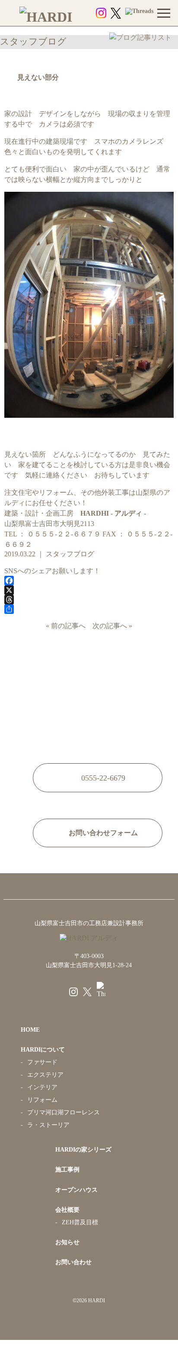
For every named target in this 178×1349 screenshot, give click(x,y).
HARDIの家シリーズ (83, 1149)
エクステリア (45, 1074)
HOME (30, 1029)
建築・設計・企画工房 (75, 513)
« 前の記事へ (67, 625)
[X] (89, 590)
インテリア (42, 1087)
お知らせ (67, 1242)
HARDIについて (43, 1049)
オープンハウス (76, 1190)
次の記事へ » (110, 625)
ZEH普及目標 (80, 1222)
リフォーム (42, 1100)
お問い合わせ (73, 1262)
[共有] (89, 609)
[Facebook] (89, 580)
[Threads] (89, 599)
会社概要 (67, 1210)
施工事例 (67, 1169)
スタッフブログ (70, 554)
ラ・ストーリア (48, 1125)
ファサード (42, 1062)
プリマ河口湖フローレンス (63, 1112)
